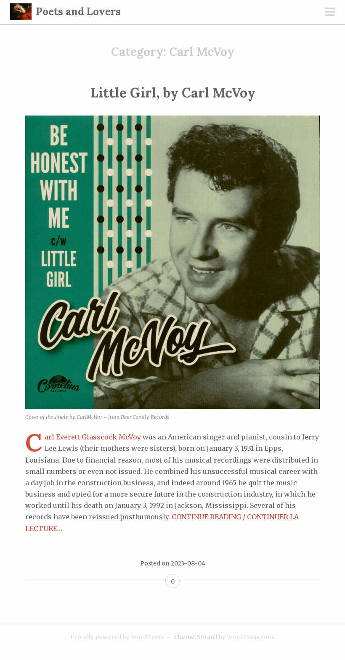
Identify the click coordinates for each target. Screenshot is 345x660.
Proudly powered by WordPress (116, 637)
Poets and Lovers (78, 11)
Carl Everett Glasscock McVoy (93, 437)
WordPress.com (250, 637)
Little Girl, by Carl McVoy (172, 92)
